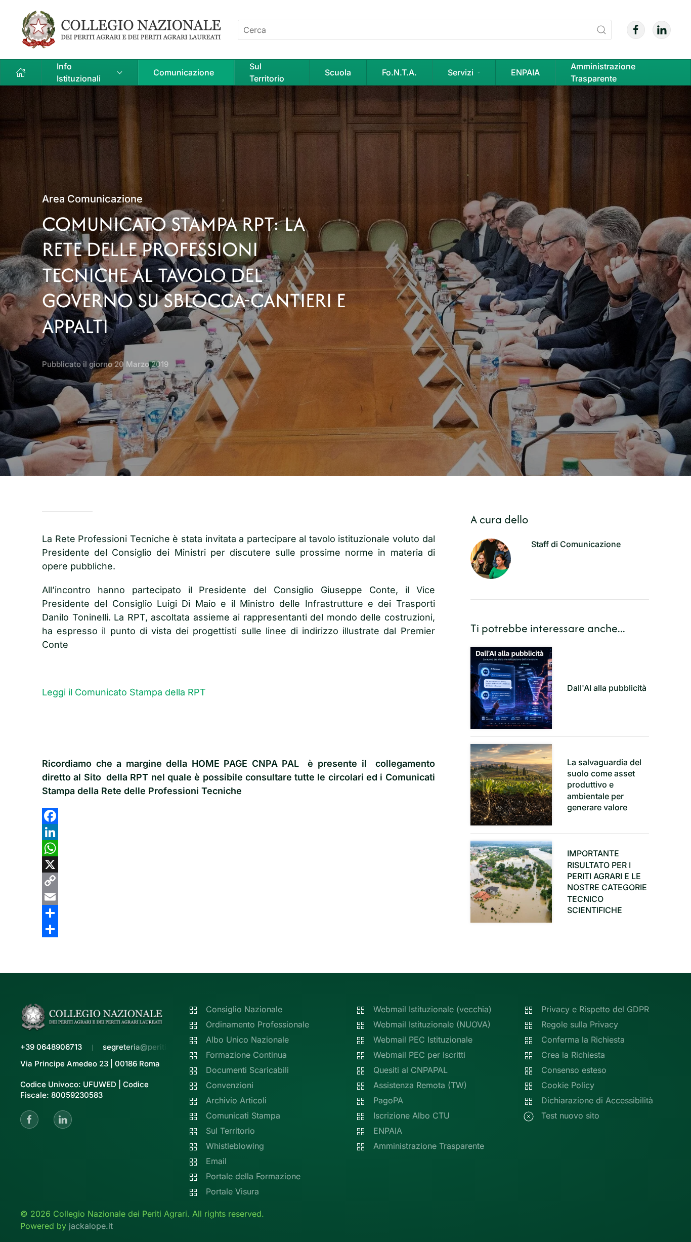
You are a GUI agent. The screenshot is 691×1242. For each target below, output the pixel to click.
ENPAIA (525, 72)
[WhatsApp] (238, 848)
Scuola (338, 72)
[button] (21, 72)
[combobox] (425, 30)
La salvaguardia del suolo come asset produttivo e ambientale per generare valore (604, 785)
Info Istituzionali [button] (79, 72)
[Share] (238, 913)
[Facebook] (238, 816)
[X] (238, 864)
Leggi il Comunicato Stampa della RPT (124, 692)
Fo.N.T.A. (399, 72)
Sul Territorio (266, 72)
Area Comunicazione (92, 199)
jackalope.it (91, 1226)
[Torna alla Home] (121, 29)
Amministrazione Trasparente (603, 72)
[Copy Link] (238, 881)
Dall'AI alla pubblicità (606, 688)
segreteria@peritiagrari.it (149, 1047)
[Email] (238, 897)
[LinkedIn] (238, 832)
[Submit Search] (601, 30)
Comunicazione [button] (183, 72)
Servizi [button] (460, 72)
